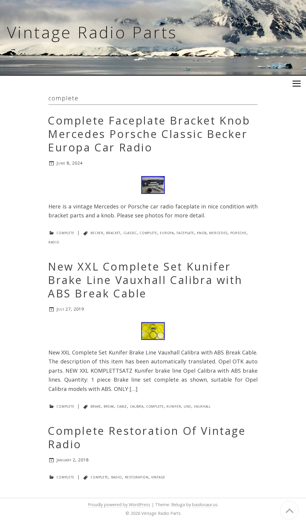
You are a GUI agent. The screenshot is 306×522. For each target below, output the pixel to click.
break (109, 406)
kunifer (173, 406)
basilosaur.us (205, 504)
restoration (137, 477)
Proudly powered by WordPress (119, 504)
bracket (113, 232)
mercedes (218, 232)
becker (97, 232)
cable (122, 406)
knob (201, 232)
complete (65, 232)
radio (53, 242)
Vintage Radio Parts (92, 32)
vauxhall (202, 406)
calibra (136, 406)
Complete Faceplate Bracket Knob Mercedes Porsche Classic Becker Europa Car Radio (149, 134)
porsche (238, 232)
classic (130, 232)
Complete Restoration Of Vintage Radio (147, 437)
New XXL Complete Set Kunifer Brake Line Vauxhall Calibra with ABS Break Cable (145, 280)
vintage (158, 477)
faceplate (185, 232)
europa (167, 232)
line (187, 406)
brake (96, 406)
